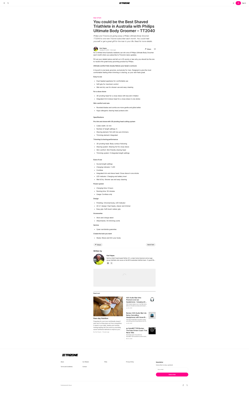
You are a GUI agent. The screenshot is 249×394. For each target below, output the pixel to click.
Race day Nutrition (100, 318)
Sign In (244, 3)
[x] (187, 385)
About (62, 362)
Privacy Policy (130, 362)
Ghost (70, 385)
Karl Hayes (103, 48)
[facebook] (183, 385)
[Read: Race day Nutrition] (108, 306)
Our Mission (85, 362)
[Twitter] (111, 263)
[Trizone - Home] (124, 3)
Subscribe (172, 374)
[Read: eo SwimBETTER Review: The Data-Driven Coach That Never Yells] (152, 330)
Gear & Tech (97, 18)
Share (149, 49)
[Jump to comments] (155, 49)
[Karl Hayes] (98, 259)
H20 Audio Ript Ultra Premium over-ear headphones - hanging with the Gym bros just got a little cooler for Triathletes (136, 302)
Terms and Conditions (66, 366)
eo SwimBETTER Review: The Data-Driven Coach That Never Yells (136, 330)
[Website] (108, 263)
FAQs (105, 362)
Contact (84, 366)
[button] (4, 3)
